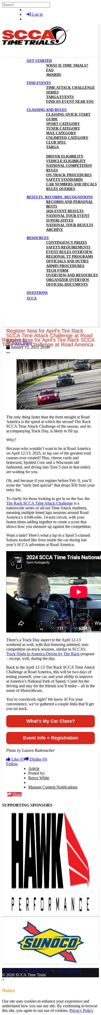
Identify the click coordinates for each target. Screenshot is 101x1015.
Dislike (38, 759)
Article (33, 768)
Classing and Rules (47, 110)
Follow (12, 764)
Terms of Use (13, 970)
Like (17, 759)
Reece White (22, 342)
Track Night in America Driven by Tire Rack (43, 654)
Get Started (39, 61)
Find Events (39, 83)
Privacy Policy (39, 970)
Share (16, 794)
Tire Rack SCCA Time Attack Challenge (39, 503)
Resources (38, 238)
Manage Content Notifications (52, 787)
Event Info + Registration (50, 737)
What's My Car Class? (50, 721)
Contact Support (68, 970)
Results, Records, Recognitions (60, 197)
